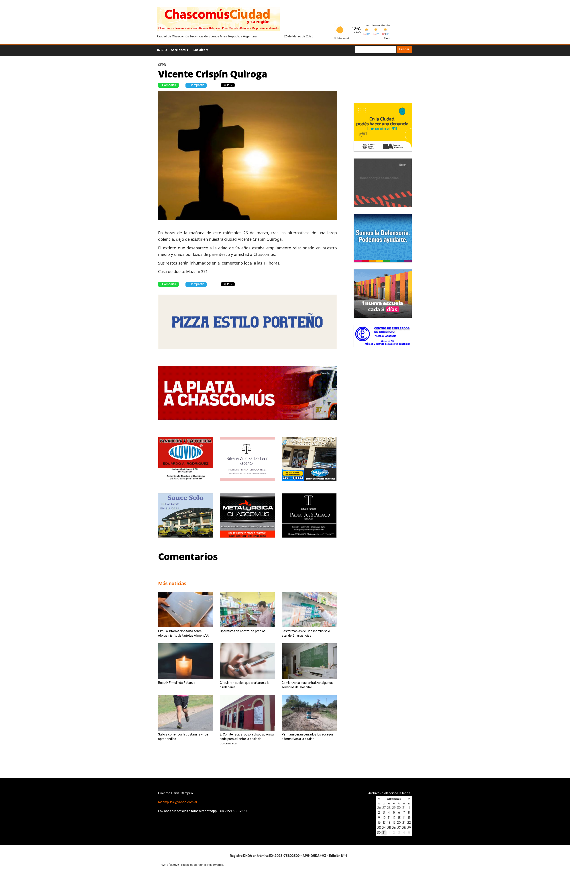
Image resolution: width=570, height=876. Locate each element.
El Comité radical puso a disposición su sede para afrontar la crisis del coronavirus (247, 739)
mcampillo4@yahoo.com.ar (177, 802)
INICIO (162, 50)
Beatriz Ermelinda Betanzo (176, 683)
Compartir (169, 85)
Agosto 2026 (394, 799)
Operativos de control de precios (242, 631)
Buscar (404, 49)
